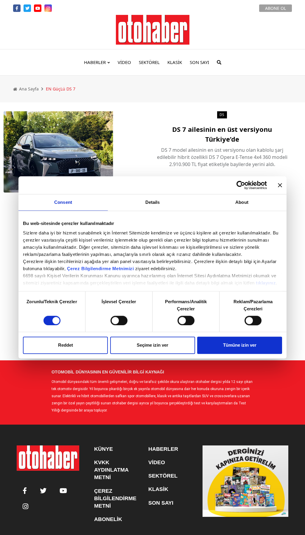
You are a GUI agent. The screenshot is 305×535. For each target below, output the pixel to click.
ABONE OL (275, 8)
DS (222, 114)
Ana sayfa (28, 89)
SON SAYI (199, 62)
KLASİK (174, 62)
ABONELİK (108, 519)
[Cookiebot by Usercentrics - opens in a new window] (241, 185)
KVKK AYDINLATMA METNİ (111, 469)
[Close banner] (280, 185)
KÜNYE (103, 449)
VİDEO (124, 62)
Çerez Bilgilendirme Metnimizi (100, 268)
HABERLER (95, 62)
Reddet (65, 345)
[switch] (119, 320)
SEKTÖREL (149, 62)
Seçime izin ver (152, 345)
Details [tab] (152, 202)
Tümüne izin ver (239, 345)
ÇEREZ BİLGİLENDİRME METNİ (115, 498)
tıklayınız (266, 282)
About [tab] (241, 202)
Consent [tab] (63, 202)
